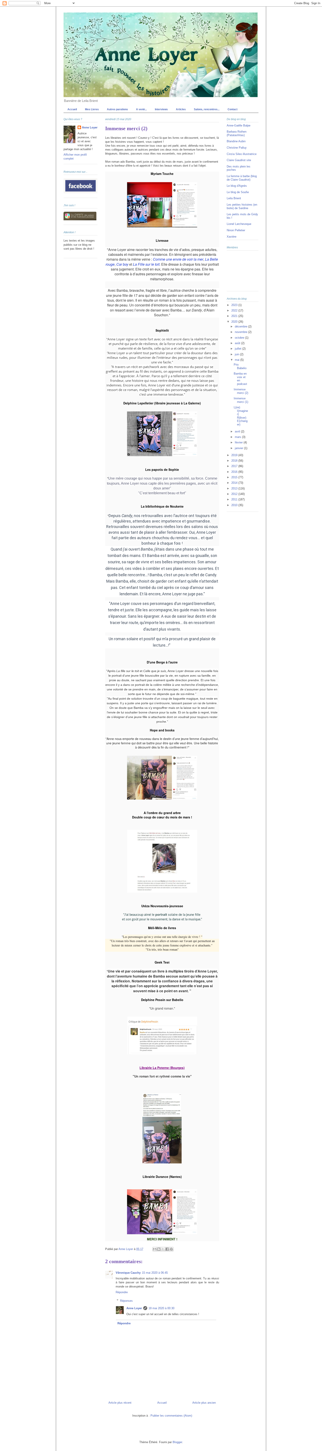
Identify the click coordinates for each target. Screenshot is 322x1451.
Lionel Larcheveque (239, 224)
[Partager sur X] (163, 1249)
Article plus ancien (204, 1402)
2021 (234, 316)
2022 (234, 310)
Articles (181, 109)
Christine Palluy (237, 147)
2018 (234, 460)
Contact (232, 109)
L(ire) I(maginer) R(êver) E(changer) (241, 416)
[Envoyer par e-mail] (154, 1249)
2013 (234, 488)
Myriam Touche (162, 173)
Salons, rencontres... (206, 109)
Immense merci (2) (241, 391)
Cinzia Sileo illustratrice (242, 154)
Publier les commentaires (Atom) (171, 1415)
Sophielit (162, 330)
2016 (234, 471)
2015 (234, 477)
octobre (240, 337)
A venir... (141, 109)
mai (237, 359)
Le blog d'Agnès (237, 185)
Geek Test (162, 962)
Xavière (231, 236)
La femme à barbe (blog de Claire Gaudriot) (242, 177)
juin (237, 354)
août (238, 343)
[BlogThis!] (159, 1249)
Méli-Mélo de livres (162, 928)
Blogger (177, 1442)
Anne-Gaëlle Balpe (238, 125)
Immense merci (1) (241, 400)
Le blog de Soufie (238, 192)
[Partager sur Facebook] (167, 1249)
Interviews (161, 109)
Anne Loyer (134, 1308)
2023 (234, 305)
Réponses (126, 1300)
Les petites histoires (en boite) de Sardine (242, 206)
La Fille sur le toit (146, 264)
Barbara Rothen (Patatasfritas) (236, 133)
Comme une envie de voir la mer (178, 259)
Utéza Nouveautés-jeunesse (162, 906)
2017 (234, 466)
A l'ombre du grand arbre (162, 813)
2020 (234, 321)
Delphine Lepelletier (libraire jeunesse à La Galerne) (162, 403)
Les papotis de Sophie (162, 469)
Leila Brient (234, 198)
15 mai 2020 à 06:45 (155, 1272)
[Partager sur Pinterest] (171, 1249)
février (239, 442)
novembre (241, 332)
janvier (239, 448)
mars (238, 437)
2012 (234, 494)
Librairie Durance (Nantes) (162, 1176)
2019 (234, 455)
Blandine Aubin (236, 141)
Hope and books (162, 730)
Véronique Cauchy (128, 1272)
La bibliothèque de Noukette (162, 506)
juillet (238, 348)
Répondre (122, 1292)
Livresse (162, 240)
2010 (234, 505)
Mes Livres (92, 109)
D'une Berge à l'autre (162, 662)
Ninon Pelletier (236, 230)
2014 (234, 482)
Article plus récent (119, 1402)
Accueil (72, 109)
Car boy (122, 264)
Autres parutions (117, 109)
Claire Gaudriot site (239, 160)
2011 (234, 499)
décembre (241, 326)
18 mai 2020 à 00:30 (161, 1308)
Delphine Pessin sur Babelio (162, 1000)
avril (238, 431)
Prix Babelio (240, 366)
